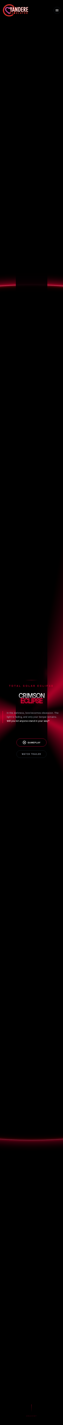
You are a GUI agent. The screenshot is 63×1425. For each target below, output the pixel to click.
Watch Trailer (31, 754)
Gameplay (31, 742)
